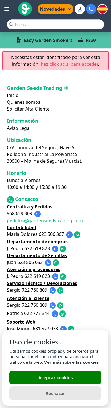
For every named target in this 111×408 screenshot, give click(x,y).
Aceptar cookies (55, 377)
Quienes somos (23, 102)
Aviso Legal (19, 128)
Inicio (12, 95)
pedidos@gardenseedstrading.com (45, 220)
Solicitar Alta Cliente (28, 109)
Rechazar (55, 393)
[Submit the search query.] (11, 24)
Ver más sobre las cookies (71, 362)
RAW (91, 40)
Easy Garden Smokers (48, 40)
